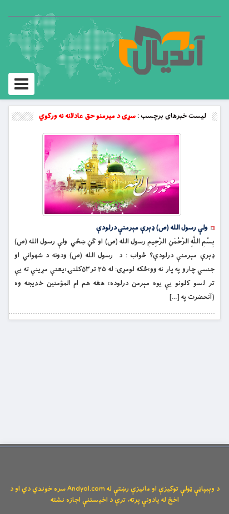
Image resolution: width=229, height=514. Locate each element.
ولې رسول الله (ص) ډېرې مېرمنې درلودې (152, 227)
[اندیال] (161, 50)
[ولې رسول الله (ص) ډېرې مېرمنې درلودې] (111, 174)
